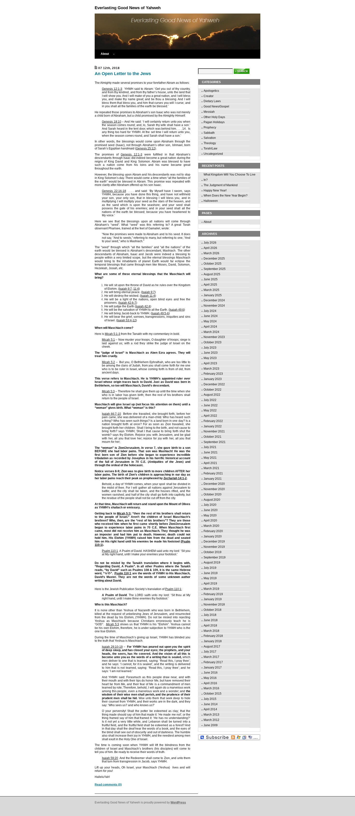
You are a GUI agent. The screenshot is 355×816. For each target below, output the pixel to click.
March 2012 (211, 720)
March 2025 (211, 290)
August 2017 (212, 646)
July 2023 (210, 347)
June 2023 (211, 352)
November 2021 (214, 431)
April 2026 (210, 248)
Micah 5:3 (108, 391)
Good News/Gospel (216, 106)
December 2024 (214, 300)
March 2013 (211, 714)
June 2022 (211, 405)
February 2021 (213, 473)
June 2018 (211, 620)
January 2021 (213, 478)
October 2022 (212, 389)
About (105, 54)
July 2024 (210, 311)
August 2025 (212, 274)
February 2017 (213, 662)
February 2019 (213, 594)
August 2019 (212, 562)
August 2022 (212, 394)
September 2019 (215, 557)
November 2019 (214, 547)
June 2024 (211, 316)
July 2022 (210, 400)
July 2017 (210, 651)
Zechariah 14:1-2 (175, 478)
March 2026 (211, 253)
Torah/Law (210, 148)
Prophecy (210, 127)
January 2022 (213, 426)
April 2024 (210, 326)
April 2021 (210, 463)
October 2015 (212, 693)
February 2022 (213, 421)
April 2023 (210, 363)
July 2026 (210, 242)
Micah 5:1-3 (112, 334)
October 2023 (212, 342)
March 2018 (211, 631)
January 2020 (213, 536)
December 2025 (214, 258)
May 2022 (210, 410)
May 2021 (210, 457)
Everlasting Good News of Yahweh (128, 8)
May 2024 (210, 321)
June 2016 (211, 672)
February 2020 (213, 531)
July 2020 (210, 504)
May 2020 (210, 515)
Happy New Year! (215, 190)
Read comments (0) (108, 784)
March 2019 (211, 589)
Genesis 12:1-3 (112, 89)
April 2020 (210, 520)
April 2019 (210, 583)
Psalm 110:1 (110, 551)
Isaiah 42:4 (143, 306)
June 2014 (211, 704)
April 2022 (210, 415)
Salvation (210, 138)
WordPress (178, 802)
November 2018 (214, 604)
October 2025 (212, 263)
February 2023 (213, 373)
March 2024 (211, 332)
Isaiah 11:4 (148, 295)
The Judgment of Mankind (221, 185)
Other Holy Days (214, 117)
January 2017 (213, 667)
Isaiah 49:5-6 (160, 313)
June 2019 (211, 573)
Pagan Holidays (214, 122)
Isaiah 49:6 (177, 309)
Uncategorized (213, 153)
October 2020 (212, 494)
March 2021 (211, 468)
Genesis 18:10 (111, 121)
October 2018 (212, 610)
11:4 (136, 288)
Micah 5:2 (108, 362)
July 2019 (210, 568)
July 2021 (210, 447)
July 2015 (210, 699)
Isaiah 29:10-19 (112, 646)
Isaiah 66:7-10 (111, 413)
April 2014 (210, 709)
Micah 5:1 (108, 339)
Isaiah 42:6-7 (127, 302)
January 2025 (213, 295)
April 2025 (210, 284)
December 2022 (214, 384)
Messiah (209, 111)
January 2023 (213, 379)
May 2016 (210, 678)
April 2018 (210, 625)
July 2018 (210, 615)
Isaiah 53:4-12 (126, 320)
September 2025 (215, 269)
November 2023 (214, 337)
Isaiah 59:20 (110, 758)
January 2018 (213, 641)
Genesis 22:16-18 (114, 191)
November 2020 (214, 489)
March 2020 (211, 526)
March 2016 (211, 688)
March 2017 (211, 657)
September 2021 (215, 442)
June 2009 (211, 725)
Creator (208, 96)
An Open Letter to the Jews (123, 73)
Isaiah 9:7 (125, 288)
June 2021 (211, 452)
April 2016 (210, 683)
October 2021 (212, 436)
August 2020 (212, 499)
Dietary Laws (212, 101)
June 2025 (211, 279)
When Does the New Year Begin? (226, 195)
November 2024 (214, 305)
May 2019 (210, 578)
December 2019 (214, 541)
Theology (210, 143)
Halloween (211, 201)
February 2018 (213, 636)
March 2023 (211, 368)
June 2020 (211, 510)
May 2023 (210, 358)
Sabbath (209, 132)
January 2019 (213, 599)
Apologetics (211, 90)
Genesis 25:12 (145, 148)
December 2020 (214, 483)
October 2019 (212, 552)
